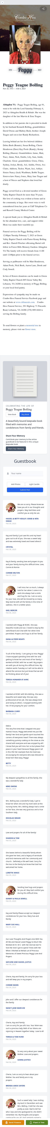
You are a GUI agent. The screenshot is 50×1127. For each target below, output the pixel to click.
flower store (30, 329)
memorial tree (32, 325)
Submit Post (25, 490)
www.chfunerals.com (25, 302)
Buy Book (25, 414)
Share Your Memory (16, 449)
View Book (12, 414)
